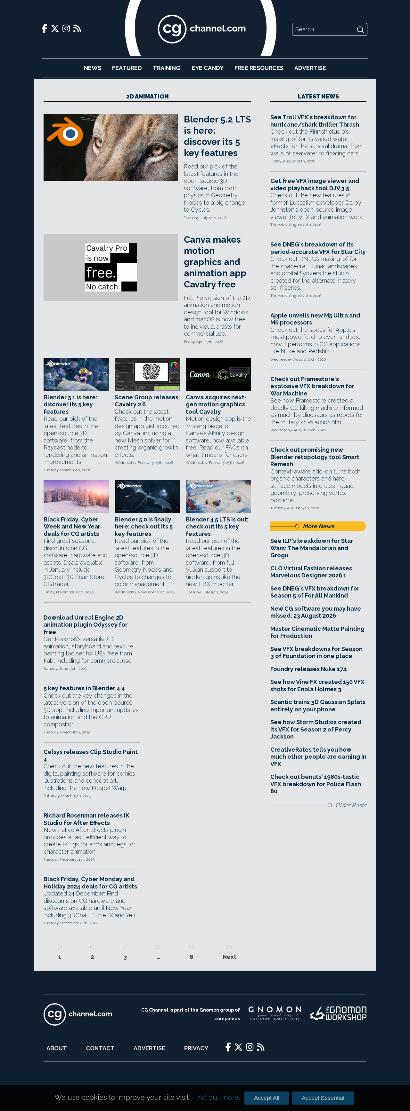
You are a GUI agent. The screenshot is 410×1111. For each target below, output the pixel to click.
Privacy (196, 1048)
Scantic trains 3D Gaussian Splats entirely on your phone (317, 706)
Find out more (215, 1097)
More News (318, 526)
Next (229, 956)
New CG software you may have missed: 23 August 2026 (315, 612)
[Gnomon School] (275, 1014)
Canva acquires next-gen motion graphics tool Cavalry (216, 404)
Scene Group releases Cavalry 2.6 (146, 401)
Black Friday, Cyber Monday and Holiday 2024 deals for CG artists (90, 883)
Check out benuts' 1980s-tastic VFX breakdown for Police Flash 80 (315, 783)
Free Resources (258, 68)
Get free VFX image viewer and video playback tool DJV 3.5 (314, 184)
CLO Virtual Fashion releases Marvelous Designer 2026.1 (311, 572)
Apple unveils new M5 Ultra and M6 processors (315, 319)
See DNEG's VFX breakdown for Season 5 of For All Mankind (314, 592)
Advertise (310, 68)
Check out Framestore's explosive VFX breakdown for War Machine (312, 386)
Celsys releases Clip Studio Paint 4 (91, 755)
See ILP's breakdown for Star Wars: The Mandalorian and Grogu (311, 548)
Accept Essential (323, 1098)
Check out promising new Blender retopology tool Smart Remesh (314, 456)
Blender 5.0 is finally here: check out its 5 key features (144, 526)
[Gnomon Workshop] (338, 1014)
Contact (100, 1048)
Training (166, 68)
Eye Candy (208, 68)
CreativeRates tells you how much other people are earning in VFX (318, 756)
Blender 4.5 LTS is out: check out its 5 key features (217, 526)
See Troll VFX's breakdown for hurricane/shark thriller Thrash (314, 121)
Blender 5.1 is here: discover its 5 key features (70, 404)
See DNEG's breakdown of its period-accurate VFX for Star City (318, 248)
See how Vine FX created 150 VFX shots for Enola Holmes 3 (317, 685)
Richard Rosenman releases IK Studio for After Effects (86, 819)
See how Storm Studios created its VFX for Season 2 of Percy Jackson (315, 729)
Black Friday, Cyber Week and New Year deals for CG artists (72, 526)
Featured (127, 68)
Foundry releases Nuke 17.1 (308, 669)
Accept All (266, 1098)
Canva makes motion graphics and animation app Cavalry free (215, 262)
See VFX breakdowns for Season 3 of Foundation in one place (316, 652)
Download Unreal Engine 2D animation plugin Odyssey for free (85, 624)
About (56, 1048)
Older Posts (350, 805)
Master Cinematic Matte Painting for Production (317, 632)
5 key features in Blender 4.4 (84, 688)
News (92, 68)
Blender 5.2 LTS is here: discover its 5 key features (217, 136)
